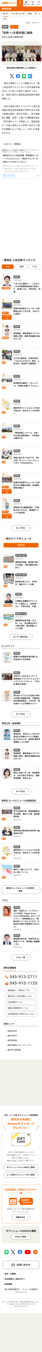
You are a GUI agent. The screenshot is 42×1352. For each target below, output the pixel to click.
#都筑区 (17, 144)
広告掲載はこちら (15, 1002)
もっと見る (20, 528)
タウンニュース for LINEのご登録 (20, 1167)
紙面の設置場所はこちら (18, 1008)
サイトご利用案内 (30, 1289)
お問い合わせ (23, 1264)
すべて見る (20, 714)
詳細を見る (20, 1217)
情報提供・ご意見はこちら (19, 990)
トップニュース (18, 13)
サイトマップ (21, 1292)
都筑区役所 (12, 1031)
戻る (5, 19)
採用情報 (8, 1284)
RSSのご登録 (20, 1237)
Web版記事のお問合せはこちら (21, 1014)
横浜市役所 (12, 1036)
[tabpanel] (21, 55)
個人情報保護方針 (12, 1289)
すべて (5, 13)
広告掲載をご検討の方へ (15, 1279)
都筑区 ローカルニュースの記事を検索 (20, 889)
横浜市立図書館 (14, 1050)
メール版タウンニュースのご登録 (20, 1175)
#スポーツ (8, 144)
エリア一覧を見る (20, 637)
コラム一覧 (20, 957)
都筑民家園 (12, 1040)
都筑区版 (6, 8)
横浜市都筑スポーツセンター (20, 1045)
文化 (30, 13)
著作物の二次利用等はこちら (20, 996)
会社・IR (26, 4)
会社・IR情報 (10, 1274)
